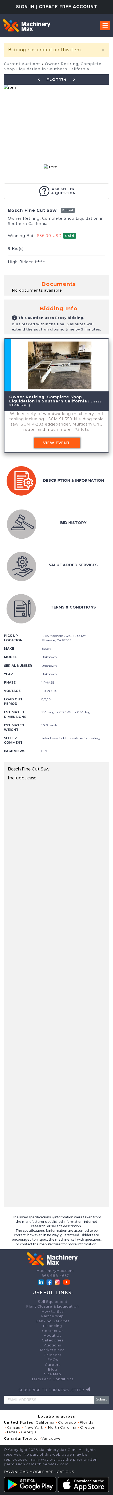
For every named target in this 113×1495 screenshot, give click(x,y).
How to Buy (53, 1311)
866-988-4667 (55, 1276)
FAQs (53, 1360)
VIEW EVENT (56, 442)
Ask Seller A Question (63, 191)
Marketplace (52, 1350)
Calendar (52, 1355)
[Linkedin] (41, 1282)
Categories (53, 1340)
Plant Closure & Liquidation (52, 1306)
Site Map (52, 1374)
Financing (52, 1326)
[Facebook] (49, 1282)
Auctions (52, 1345)
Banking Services (53, 1321)
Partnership (52, 1316)
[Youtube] (66, 1282)
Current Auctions (23, 63)
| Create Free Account (66, 6)
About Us (52, 1335)
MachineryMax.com (55, 1271)
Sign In (25, 6)
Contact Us (52, 1331)
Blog (52, 1369)
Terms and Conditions (53, 1379)
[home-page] (26, 25)
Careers (52, 1365)
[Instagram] (58, 1282)
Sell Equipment (53, 1302)
